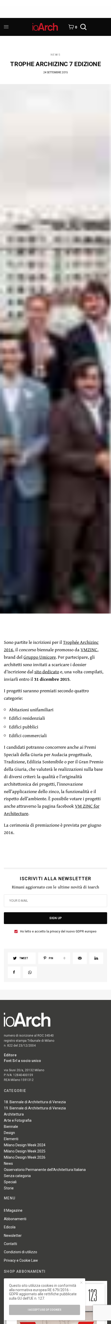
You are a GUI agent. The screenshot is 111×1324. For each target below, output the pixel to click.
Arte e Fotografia (17, 1120)
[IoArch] (45, 27)
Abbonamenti (15, 1219)
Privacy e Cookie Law (21, 1260)
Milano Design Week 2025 (24, 1151)
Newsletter (13, 1235)
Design (9, 1133)
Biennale (11, 1126)
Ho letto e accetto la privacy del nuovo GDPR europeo (58, 931)
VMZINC (89, 649)
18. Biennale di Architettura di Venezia (35, 1102)
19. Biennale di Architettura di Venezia (35, 1108)
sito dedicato (46, 671)
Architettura (14, 1114)
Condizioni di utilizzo (20, 1252)
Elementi (11, 1139)
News (56, 54)
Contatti (10, 1244)
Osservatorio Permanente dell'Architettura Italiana (45, 1169)
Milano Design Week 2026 (24, 1157)
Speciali (10, 1182)
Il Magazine (13, 1210)
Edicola (9, 1227)
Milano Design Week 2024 (24, 1145)
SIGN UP (55, 918)
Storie (9, 1188)
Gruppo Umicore (39, 657)
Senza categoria (17, 1176)
